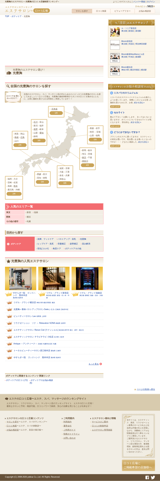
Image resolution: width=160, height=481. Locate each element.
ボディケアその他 (73, 248)
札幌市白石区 (47, 344)
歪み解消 (86, 244)
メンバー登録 (139, 1)
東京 (84, 157)
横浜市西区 (47, 302)
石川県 (56, 337)
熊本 (16, 186)
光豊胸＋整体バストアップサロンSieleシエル (34, 309)
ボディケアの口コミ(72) (17, 380)
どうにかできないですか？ (127, 132)
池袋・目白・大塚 (96, 295)
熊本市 (20, 298)
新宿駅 (138, 31)
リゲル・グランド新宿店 (57, 293)
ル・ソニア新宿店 (128, 28)
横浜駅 (144, 70)
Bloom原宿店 (126, 41)
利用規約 (67, 422)
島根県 (58, 323)
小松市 (61, 337)
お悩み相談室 (145, 11)
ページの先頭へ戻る (146, 389)
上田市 (44, 316)
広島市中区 (64, 309)
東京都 (48, 295)
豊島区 (87, 295)
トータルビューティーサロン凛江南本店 (32, 350)
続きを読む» (139, 103)
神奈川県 (40, 302)
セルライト (119, 112)
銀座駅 (138, 57)
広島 (22, 137)
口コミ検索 (101, 11)
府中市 (66, 330)
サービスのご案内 (100, 422)
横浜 (29, 217)
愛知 (42, 133)
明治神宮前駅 (141, 44)
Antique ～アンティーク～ (25, 343)
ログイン (151, 1)
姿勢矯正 (74, 244)
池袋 (36, 212)
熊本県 (15, 298)
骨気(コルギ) (43, 248)
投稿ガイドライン (71, 434)
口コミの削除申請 (100, 426)
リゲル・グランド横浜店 (25, 302)
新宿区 (54, 295)
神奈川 (85, 161)
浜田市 (63, 323)
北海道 (54, 109)
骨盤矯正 (62, 244)
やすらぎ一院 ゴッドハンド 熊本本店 (24, 294)
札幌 (29, 221)
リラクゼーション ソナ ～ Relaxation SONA (34, 323)
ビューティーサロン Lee (25, 316)
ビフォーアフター (122, 11)
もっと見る (94, 364)
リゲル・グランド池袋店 (91, 293)
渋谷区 (131, 44)
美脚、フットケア (45, 239)
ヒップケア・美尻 (45, 244)
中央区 (131, 57)
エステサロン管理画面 (102, 430)
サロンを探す (82, 11)
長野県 (38, 316)
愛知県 (53, 351)
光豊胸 (83, 239)
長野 (36, 129)
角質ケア (57, 248)
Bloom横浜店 (126, 67)
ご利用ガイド (69, 430)
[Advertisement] (54, 43)
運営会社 (67, 426)
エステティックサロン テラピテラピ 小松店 (33, 337)
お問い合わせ (69, 438)
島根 (17, 137)
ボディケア (16, 244)
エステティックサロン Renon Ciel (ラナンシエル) (36, 330)
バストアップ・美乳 (67, 239)
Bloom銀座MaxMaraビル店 (132, 54)
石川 (36, 122)
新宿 (29, 212)
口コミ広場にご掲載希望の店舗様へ (138, 465)
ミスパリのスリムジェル (126, 93)
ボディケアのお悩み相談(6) (41, 381)
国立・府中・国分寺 (77, 330)
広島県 (57, 309)
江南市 (58, 351)
